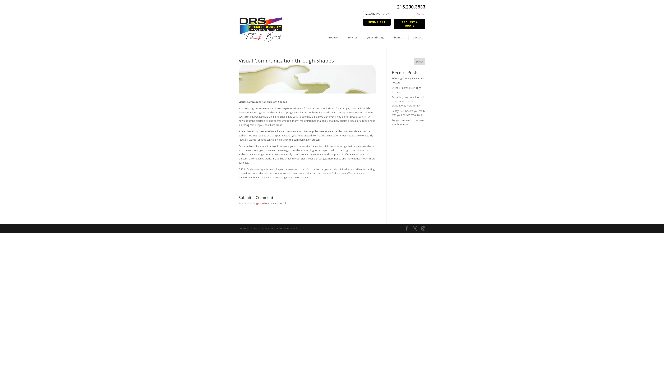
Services (352, 37)
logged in (258, 203)
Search (419, 61)
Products (333, 37)
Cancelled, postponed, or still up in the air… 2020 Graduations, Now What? (408, 101)
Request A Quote (410, 24)
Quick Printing (375, 37)
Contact (418, 37)
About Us (398, 37)
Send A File (377, 22)
